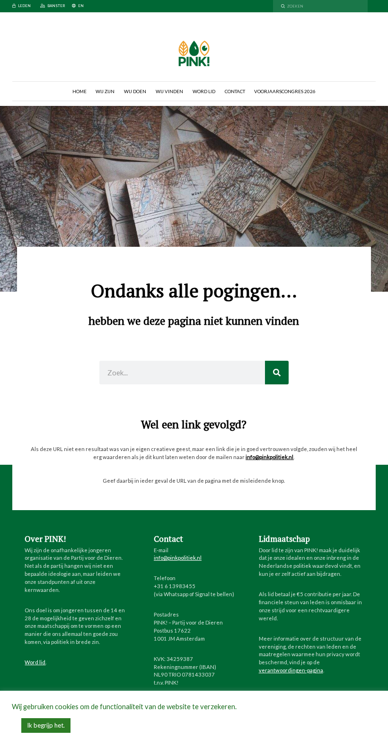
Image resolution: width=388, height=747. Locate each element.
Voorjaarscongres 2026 (285, 91)
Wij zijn (105, 91)
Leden (24, 5)
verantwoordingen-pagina (291, 670)
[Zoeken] (277, 372)
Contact (235, 91)
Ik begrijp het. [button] (46, 725)
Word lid (204, 91)
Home (79, 91)
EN (81, 5)
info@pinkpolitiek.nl (269, 457)
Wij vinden (169, 91)
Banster (56, 5)
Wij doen (135, 91)
